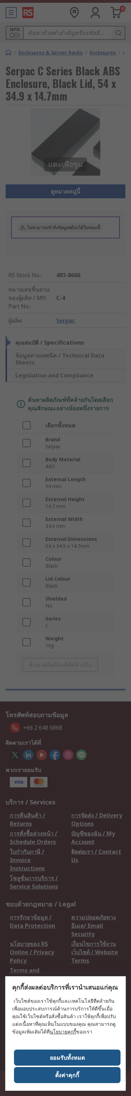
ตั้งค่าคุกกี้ (67, 1075)
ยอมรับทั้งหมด (67, 1057)
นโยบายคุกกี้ (63, 1031)
